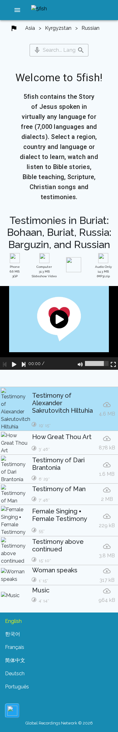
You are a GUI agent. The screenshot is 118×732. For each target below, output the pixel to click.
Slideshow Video (44, 271)
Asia (30, 28)
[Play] (14, 363)
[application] (59, 328)
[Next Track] (23, 363)
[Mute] (80, 363)
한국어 (12, 634)
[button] (17, 10)
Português (17, 687)
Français (14, 647)
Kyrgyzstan (58, 28)
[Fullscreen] (113, 363)
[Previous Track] (4, 363)
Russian (90, 28)
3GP (15, 271)
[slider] (97, 363)
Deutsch (15, 673)
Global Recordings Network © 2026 (59, 723)
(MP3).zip (103, 271)
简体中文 (15, 660)
